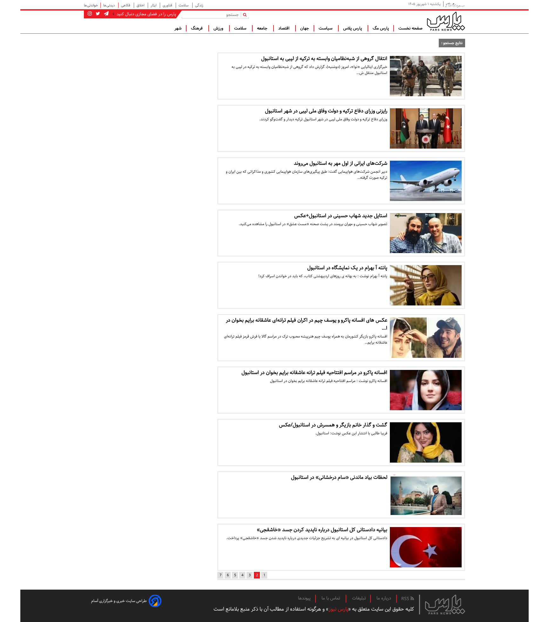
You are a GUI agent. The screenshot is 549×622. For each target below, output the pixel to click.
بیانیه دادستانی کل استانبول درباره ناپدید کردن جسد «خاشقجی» (322, 530)
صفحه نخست (410, 28)
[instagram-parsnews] (89, 14)
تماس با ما (331, 598)
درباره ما (383, 598)
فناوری (168, 5)
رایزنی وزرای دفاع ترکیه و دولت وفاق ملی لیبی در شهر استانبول (326, 111)
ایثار (154, 5)
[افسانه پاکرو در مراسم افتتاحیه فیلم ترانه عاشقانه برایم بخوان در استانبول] (426, 390)
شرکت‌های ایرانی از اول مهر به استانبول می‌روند (340, 163)
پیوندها (304, 598)
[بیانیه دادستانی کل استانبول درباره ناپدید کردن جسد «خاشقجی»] (426, 547)
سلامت (184, 5)
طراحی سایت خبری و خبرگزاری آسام (119, 601)
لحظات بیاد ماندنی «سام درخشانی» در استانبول (339, 477)
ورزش (219, 28)
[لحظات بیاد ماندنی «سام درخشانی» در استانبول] (426, 495)
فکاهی (126, 5)
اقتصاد (284, 28)
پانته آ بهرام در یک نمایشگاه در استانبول (347, 268)
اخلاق (141, 5)
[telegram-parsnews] (105, 14)
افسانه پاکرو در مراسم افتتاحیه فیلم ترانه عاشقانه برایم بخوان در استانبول (314, 373)
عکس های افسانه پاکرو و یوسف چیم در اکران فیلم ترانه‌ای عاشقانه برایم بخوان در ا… (306, 324)
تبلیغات (359, 598)
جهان (304, 28)
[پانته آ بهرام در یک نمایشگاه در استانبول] (426, 285)
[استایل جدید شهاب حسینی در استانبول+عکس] (426, 233)
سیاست (326, 28)
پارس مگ (381, 28)
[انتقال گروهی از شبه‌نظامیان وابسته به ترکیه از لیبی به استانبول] (426, 76)
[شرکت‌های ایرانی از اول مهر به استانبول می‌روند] (426, 181)
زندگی (199, 5)
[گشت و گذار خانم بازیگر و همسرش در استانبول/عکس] (426, 442)
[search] (246, 14)
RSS (405, 598)
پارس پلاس (353, 28)
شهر (177, 28)
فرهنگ (197, 28)
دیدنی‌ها (109, 5)
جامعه (263, 28)
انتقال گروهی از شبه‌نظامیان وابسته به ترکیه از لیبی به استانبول (324, 59)
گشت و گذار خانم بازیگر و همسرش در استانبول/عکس (333, 425)
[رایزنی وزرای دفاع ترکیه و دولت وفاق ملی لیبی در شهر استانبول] (426, 128)
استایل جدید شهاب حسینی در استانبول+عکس (340, 216)
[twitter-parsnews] (97, 14)
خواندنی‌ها (91, 5)
